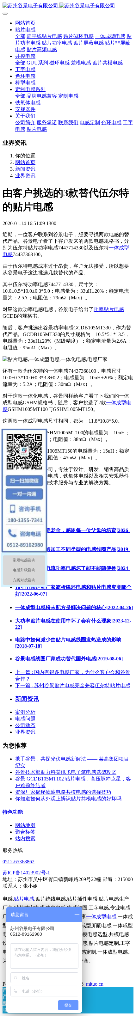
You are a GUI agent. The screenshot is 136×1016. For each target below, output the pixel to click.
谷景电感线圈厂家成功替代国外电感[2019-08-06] (69, 658)
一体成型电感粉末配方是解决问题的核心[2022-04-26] (74, 607)
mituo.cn (94, 984)
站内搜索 (25, 838)
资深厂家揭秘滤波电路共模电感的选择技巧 (63, 792)
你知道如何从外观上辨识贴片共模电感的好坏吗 (68, 798)
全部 (20, 36)
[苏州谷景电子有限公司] (68, 6)
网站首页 (25, 23)
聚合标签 (25, 832)
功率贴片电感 (109, 309)
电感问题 (25, 718)
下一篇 (72, 685)
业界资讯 (25, 175)
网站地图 (25, 825)
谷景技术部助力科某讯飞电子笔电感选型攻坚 (65, 772)
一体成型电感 (101, 916)
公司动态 (25, 725)
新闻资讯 (25, 169)
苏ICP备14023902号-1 (26, 872)
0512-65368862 (18, 861)
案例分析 (25, 712)
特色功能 (13, 812)
